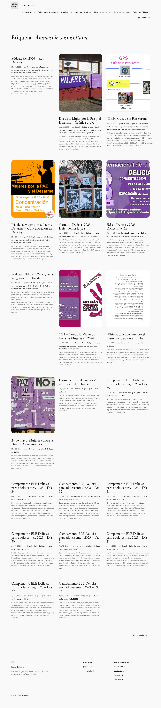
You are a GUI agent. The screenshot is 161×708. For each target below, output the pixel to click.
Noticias (98, 130)
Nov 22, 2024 (64, 343)
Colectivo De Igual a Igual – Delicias (87, 127)
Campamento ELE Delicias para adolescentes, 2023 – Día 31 (126, 488)
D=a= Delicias (28, 5)
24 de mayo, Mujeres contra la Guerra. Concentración (32, 442)
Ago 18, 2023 (111, 496)
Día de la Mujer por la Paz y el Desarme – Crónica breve (80, 121)
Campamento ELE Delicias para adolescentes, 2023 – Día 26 (79, 587)
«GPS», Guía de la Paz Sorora (126, 119)
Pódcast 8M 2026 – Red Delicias (27, 60)
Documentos (18, 70)
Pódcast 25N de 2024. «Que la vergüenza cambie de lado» (32, 276)
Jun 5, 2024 (110, 343)
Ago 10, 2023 (16, 596)
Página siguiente (141, 635)
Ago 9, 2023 (63, 596)
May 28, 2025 (64, 127)
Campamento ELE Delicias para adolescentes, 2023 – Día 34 (31, 488)
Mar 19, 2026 (16, 67)
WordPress (25, 695)
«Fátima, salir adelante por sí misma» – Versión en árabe (125, 336)
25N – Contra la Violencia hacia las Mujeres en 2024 (77, 336)
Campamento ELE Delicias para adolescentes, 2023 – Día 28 (126, 538)
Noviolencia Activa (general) (21, 72)
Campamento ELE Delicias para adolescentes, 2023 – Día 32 (79, 488)
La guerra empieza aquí (69, 130)
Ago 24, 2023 (111, 393)
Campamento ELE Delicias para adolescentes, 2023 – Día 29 (79, 538)
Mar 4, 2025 (63, 233)
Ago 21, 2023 (63, 496)
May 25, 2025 (111, 124)
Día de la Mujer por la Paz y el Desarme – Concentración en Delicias (32, 229)
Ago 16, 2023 (64, 546)
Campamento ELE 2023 (117, 396)
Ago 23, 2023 (16, 496)
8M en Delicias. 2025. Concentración (121, 227)
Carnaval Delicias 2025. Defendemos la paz (75, 227)
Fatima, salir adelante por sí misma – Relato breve (77, 382)
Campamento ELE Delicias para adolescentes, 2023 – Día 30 (31, 538)
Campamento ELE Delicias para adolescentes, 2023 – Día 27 (31, 587)
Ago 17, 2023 (16, 546)
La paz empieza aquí (30, 70)
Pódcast (35, 72)
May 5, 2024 (63, 389)
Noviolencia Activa (46, 70)
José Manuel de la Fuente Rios (38, 67)
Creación (112, 346)
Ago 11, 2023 (111, 546)
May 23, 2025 (16, 237)
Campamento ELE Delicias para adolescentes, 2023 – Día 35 (126, 384)
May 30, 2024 (16, 449)
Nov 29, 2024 (16, 283)
